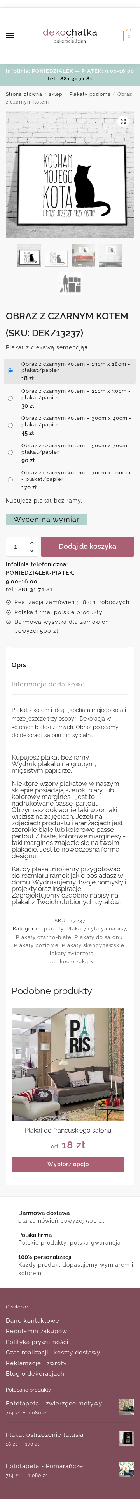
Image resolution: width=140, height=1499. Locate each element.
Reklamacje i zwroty (36, 1363)
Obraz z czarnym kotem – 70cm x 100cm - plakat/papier (76, 476)
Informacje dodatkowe (48, 684)
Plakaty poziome (90, 94)
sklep (55, 94)
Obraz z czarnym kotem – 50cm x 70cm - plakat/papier (76, 449)
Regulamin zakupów (36, 1331)
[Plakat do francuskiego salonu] (68, 1064)
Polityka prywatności (37, 1342)
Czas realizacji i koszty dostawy (53, 1352)
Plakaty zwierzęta (70, 953)
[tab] (70, 665)
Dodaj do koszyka (87, 546)
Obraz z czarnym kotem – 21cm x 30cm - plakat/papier (76, 394)
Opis (19, 665)
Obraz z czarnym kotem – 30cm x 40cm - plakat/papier (76, 421)
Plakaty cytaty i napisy (96, 929)
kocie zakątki (77, 961)
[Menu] (17, 36)
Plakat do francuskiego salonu (68, 1130)
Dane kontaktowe (33, 1320)
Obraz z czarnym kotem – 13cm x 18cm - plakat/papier (76, 367)
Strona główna (24, 94)
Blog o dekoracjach (35, 1373)
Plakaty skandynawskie (93, 945)
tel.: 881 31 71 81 (70, 79)
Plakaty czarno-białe (44, 937)
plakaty (53, 929)
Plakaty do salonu (99, 937)
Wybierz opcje (68, 1164)
